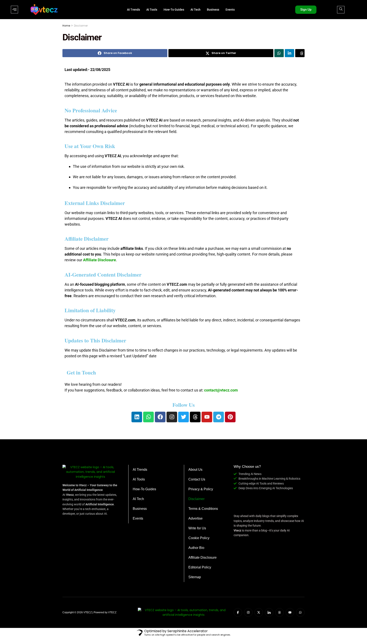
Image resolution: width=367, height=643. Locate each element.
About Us (195, 469)
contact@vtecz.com (221, 390)
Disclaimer (81, 25)
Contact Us (196, 479)
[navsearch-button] (340, 9)
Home (66, 25)
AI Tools (151, 9)
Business (213, 9)
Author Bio (196, 548)
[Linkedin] (136, 417)
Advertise (195, 518)
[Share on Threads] (300, 53)
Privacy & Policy (200, 489)
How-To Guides (174, 9)
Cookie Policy (198, 538)
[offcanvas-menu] (14, 9)
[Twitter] (183, 417)
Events (230, 9)
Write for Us (197, 528)
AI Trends (133, 9)
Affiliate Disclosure (202, 557)
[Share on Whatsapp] (279, 53)
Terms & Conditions (203, 508)
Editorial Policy (199, 567)
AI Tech (195, 9)
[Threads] (195, 417)
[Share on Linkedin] (289, 53)
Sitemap (194, 577)
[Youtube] (207, 417)
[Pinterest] (230, 417)
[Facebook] (160, 417)
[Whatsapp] (148, 417)
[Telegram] (218, 417)
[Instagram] (172, 417)
